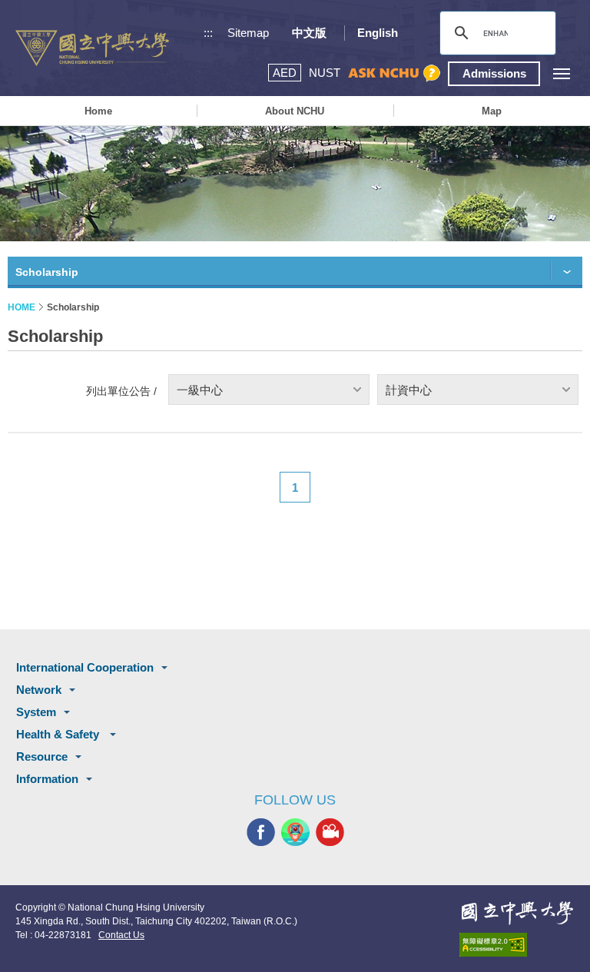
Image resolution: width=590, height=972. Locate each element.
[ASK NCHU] (394, 73)
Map (492, 111)
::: (208, 32)
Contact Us (121, 935)
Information (47, 778)
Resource (42, 756)
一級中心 (200, 389)
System (36, 711)
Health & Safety (59, 734)
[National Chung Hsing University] (92, 48)
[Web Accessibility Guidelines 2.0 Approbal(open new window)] (517, 945)
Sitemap (248, 32)
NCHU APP (295, 832)
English (377, 32)
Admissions (494, 73)
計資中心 (409, 389)
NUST (324, 72)
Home (98, 111)
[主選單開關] (561, 73)
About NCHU (294, 111)
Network (38, 689)
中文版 (309, 32)
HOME (21, 307)
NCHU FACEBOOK (261, 832)
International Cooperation (85, 667)
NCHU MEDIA (330, 832)
